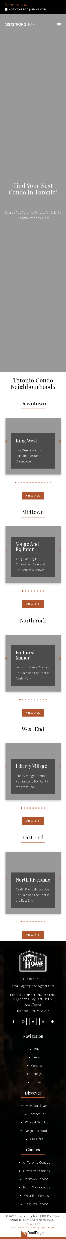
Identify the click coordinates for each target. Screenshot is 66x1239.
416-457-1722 (18, 4)
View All (33, 495)
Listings (36, 1074)
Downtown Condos (36, 1171)
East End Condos (37, 1204)
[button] (15, 4)
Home (36, 1082)
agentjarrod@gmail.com (28, 9)
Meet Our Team (37, 1106)
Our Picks (36, 1139)
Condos (36, 1066)
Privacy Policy (32, 1223)
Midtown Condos (36, 1179)
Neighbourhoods (36, 1131)
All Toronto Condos (36, 1162)
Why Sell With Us (36, 1122)
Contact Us (36, 1114)
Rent (36, 1057)
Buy (36, 1049)
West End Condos (36, 1196)
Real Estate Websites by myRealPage (33, 1227)
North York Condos (36, 1187)
